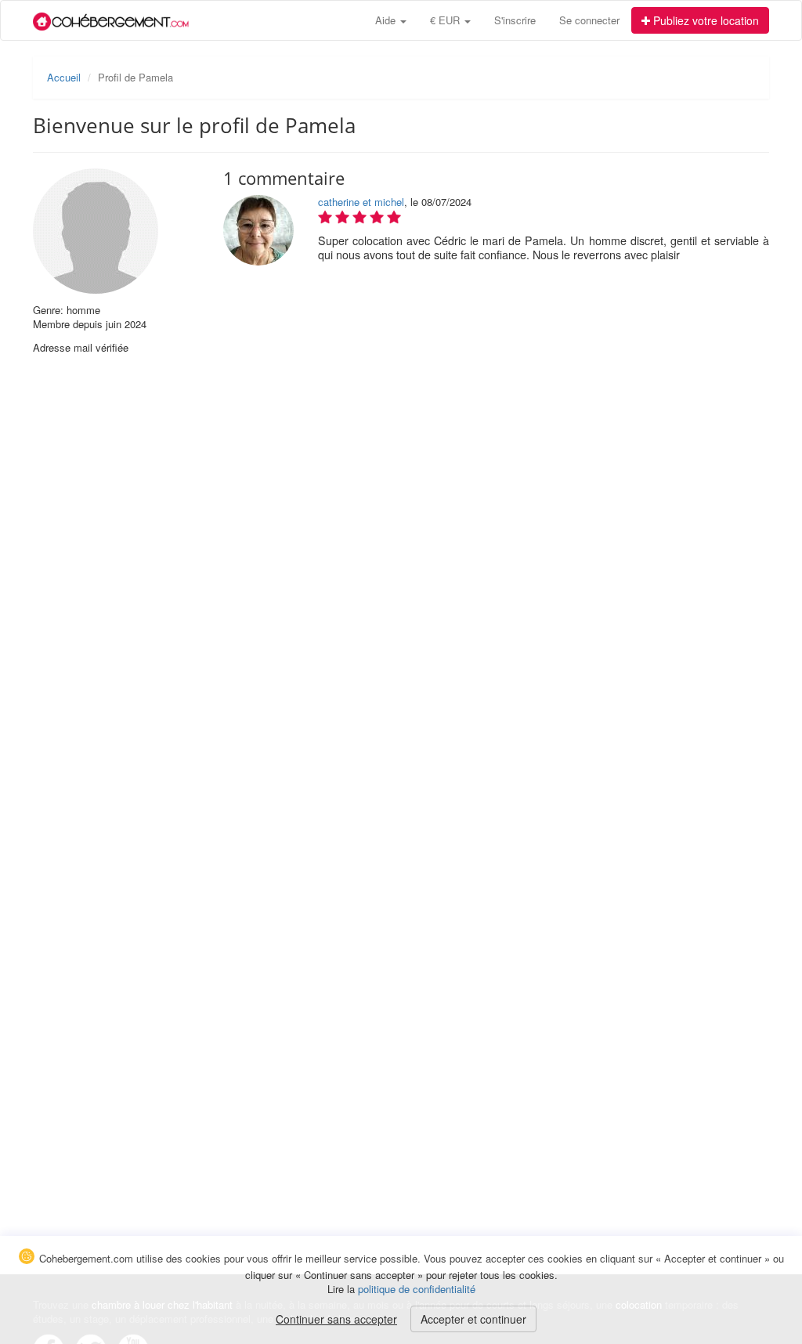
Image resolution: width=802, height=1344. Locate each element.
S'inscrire (515, 20)
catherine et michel (361, 201)
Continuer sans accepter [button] (336, 1319)
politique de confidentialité (416, 1288)
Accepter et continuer (473, 1319)
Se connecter (589, 20)
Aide (387, 20)
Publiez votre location (704, 20)
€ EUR (446, 20)
